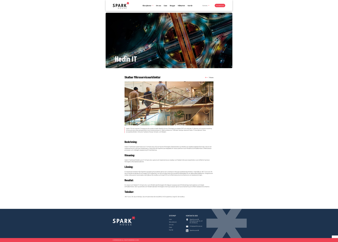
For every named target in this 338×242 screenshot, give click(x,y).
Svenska (204, 5)
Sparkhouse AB (194, 230)
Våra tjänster (146, 6)
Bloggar (172, 6)
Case (165, 6)
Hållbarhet (181, 6)
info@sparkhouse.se (196, 226)
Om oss (158, 6)
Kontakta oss (220, 5)
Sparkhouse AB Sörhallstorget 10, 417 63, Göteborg (196, 220)
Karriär (190, 6)
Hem (170, 219)
